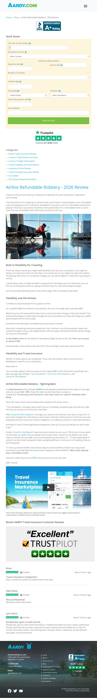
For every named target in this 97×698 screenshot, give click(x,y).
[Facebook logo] (9, 690)
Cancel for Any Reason (16, 376)
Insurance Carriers (49, 670)
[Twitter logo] (15, 690)
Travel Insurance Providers (52, 667)
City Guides (13, 175)
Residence (54, 91)
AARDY (34, 458)
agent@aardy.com (15, 673)
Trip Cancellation (38, 374)
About (45, 658)
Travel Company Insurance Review (23, 172)
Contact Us (46, 675)
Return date (55, 65)
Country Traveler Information (21, 161)
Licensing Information (50, 673)
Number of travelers (16, 73)
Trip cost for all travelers (18, 43)
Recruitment (47, 681)
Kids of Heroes (48, 661)
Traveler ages (13, 81)
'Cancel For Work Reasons (22, 414)
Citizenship (12, 91)
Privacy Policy (84, 691)
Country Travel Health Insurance (22, 157)
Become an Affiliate (49, 678)
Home (8, 17)
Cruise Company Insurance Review (23, 164)
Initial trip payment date (18, 99)
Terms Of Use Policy (72, 691)
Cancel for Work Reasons (59, 374)
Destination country (16, 52)
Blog (16, 17)
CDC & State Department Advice (22, 179)
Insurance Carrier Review (19, 168)
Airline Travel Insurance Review (22, 153)
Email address (13, 108)
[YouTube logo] (21, 690)
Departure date (14, 64)
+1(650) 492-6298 (14, 666)
